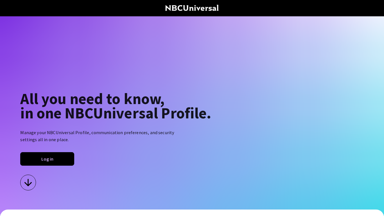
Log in (47, 159)
